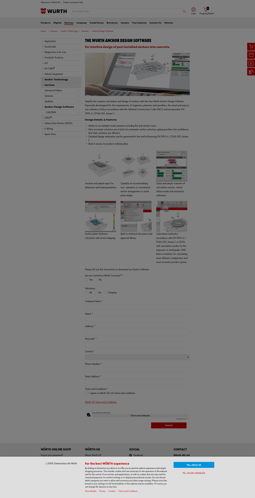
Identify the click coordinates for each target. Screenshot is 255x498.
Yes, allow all (194, 465)
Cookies (111, 491)
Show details (90, 491)
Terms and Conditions (128, 491)
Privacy (102, 491)
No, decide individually (194, 473)
